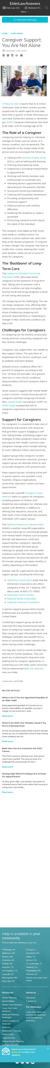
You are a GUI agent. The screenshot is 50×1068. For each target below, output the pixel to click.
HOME (5, 33)
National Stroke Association (21, 598)
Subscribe (17, 1052)
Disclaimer (30, 997)
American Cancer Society (20, 594)
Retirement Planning (11, 1030)
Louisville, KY (8, 974)
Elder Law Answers (25, 3)
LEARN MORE (17, 33)
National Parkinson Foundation (23, 602)
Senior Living (8, 1034)
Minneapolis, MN (9, 977)
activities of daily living (34, 157)
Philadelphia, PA (33, 970)
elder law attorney (33, 668)
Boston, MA (7, 956)
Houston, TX (7, 967)
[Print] (16, 55)
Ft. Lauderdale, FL (34, 963)
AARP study (8, 405)
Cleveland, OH (32, 953)
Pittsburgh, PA (8, 949)
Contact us (31, 1001)
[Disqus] (25, 828)
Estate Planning (9, 997)
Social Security (8, 1038)
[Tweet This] (8, 55)
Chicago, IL (31, 949)
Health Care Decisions (12, 1004)
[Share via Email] (21, 55)
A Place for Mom (11, 103)
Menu (24, 11)
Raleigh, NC (7, 963)
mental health (15, 401)
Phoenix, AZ (31, 974)
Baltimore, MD (8, 953)
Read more (7, 716)
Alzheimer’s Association (19, 580)
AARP (9, 122)
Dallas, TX (30, 956)
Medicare (6, 1027)
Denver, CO (31, 960)
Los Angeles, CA (9, 970)
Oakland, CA (31, 967)
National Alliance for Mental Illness (25, 524)
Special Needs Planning (13, 1041)
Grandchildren (8, 1001)
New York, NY (8, 981)
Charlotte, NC (8, 960)
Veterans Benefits (10, 1044)
